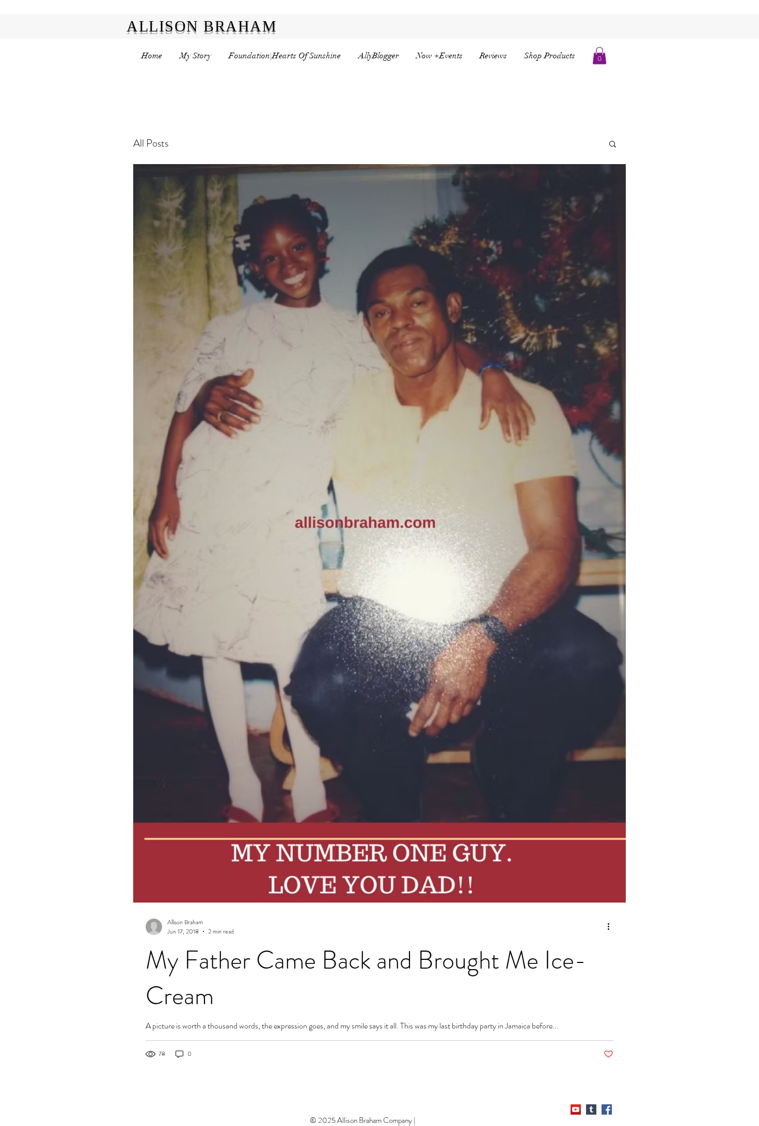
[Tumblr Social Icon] (591, 1109)
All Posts (150, 143)
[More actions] (612, 927)
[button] (599, 55)
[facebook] (607, 1109)
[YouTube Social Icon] (576, 1109)
